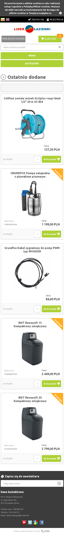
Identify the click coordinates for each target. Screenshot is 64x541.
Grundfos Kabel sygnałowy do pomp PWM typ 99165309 (32, 249)
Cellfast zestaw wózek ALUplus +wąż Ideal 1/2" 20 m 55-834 (32, 100)
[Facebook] (42, 522)
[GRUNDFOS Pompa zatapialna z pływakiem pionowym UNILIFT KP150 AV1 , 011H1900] (32, 199)
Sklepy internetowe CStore (26, 531)
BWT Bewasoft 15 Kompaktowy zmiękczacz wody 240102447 (30, 326)
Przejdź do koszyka (13, 39)
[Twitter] (30, 522)
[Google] (36, 522)
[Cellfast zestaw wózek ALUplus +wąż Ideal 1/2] (32, 124)
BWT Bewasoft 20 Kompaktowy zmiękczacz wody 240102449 (30, 401)
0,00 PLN (50, 38)
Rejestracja (56, 19)
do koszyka (50, 159)
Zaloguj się (38, 19)
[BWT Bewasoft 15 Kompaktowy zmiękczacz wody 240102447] (32, 349)
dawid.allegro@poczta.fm (17, 515)
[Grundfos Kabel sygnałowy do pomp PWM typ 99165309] (32, 274)
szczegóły (7, 159)
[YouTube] (24, 522)
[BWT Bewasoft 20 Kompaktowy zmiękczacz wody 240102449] (32, 423)
